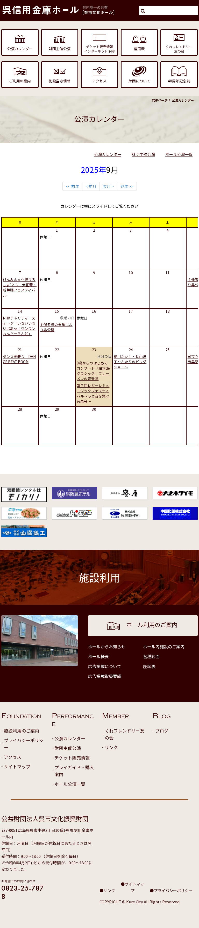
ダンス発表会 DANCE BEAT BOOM (19, 359)
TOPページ (159, 100)
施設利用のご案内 (21, 730)
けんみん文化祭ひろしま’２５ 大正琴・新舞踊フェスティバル (20, 287)
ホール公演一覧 (179, 154)
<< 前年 (72, 186)
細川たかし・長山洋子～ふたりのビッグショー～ (130, 361)
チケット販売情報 (72, 757)
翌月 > (108, 186)
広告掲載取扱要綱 (104, 676)
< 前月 (91, 186)
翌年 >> (126, 186)
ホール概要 (98, 656)
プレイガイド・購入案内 (74, 770)
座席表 (149, 666)
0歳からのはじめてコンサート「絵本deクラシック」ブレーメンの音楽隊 (93, 370)
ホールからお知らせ (106, 646)
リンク (111, 747)
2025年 (93, 169)
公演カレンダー (107, 154)
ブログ (161, 730)
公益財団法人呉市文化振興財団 (44, 818)
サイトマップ (17, 766)
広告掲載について (104, 666)
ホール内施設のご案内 (163, 646)
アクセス (12, 757)
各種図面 (151, 656)
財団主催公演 (143, 154)
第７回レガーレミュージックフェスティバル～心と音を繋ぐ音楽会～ (93, 393)
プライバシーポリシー (24, 743)
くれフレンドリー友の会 (124, 734)
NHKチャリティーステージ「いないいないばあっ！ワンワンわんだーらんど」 (19, 325)
